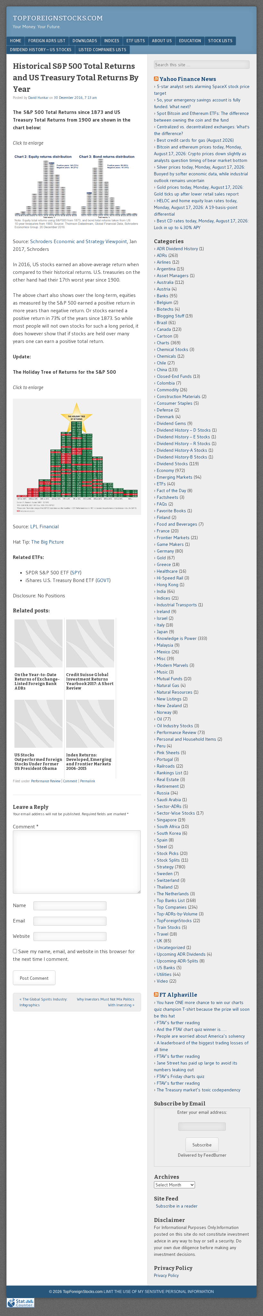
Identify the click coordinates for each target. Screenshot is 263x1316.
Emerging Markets (174, 477)
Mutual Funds (169, 679)
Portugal (165, 759)
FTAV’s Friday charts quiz (180, 1076)
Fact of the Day (171, 490)
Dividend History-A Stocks (182, 450)
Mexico (163, 652)
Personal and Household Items (186, 739)
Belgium (164, 302)
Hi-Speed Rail (170, 578)
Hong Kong (167, 584)
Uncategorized (171, 947)
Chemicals (166, 356)
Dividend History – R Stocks (183, 443)
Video (162, 981)
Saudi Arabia (169, 799)
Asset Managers (173, 275)
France (163, 531)
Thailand (165, 887)
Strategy (165, 867)
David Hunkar (38, 97)
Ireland (163, 611)
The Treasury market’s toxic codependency (198, 1090)
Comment (70, 781)
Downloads (84, 40)
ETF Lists (135, 40)
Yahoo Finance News (187, 79)
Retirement (168, 786)
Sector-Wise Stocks (176, 813)
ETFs (161, 484)
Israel (162, 618)
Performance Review (45, 781)
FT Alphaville (178, 995)
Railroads (166, 766)
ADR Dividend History (177, 248)
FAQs (162, 504)
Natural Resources (174, 692)
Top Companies (172, 907)
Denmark (165, 416)
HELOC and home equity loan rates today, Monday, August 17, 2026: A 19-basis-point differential (195, 207)
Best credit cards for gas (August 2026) (195, 140)
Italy (161, 625)
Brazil (162, 322)
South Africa (168, 826)
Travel (162, 934)
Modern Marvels (172, 665)
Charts (163, 343)
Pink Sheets (168, 752)
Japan (162, 631)
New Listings (169, 699)
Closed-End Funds (174, 376)
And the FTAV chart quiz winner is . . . (192, 1029)
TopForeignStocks (174, 920)
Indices (111, 40)
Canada (164, 329)
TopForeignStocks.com (58, 18)
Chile (161, 363)
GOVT (103, 580)
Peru (161, 746)
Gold (161, 558)
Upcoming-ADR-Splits (177, 961)
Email (19, 920)
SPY (76, 572)
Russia (163, 793)
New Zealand (169, 705)
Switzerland (168, 880)
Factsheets (167, 497)
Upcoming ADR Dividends (181, 954)
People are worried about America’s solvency (201, 1036)
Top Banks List (171, 900)
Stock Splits (168, 860)
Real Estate (168, 779)
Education (190, 40)
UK (159, 941)
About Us (162, 40)
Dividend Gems (171, 423)
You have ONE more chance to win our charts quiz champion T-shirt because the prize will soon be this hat (202, 1009)
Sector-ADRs (169, 806)
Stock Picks (168, 853)
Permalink (87, 781)
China (162, 369)
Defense (165, 410)
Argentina (166, 269)
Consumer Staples (174, 403)
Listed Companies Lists (102, 49)
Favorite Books (171, 511)
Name (19, 905)
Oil (159, 719)
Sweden (165, 873)
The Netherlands (173, 894)
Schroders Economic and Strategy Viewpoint (78, 241)
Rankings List (169, 773)
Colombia (166, 383)
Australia (165, 282)
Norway (164, 712)
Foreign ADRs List (46, 40)
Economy (165, 470)
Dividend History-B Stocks (182, 457)
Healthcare (167, 571)
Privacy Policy (166, 1275)
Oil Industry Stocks (175, 726)
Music (162, 672)
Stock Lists (220, 40)
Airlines (164, 262)
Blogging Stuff (170, 316)
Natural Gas (168, 685)
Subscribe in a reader (177, 1206)
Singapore (167, 820)
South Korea (169, 833)
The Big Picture (47, 541)
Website (21, 936)
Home (15, 40)
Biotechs (165, 309)
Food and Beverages (177, 524)
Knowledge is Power (177, 638)
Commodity (168, 390)
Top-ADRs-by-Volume (177, 914)
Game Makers (170, 544)
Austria (163, 289)
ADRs (162, 255)
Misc (161, 658)
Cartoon (164, 336)
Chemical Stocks (172, 349)
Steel (162, 846)
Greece (164, 564)
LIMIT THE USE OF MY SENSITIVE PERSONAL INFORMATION (159, 1291)
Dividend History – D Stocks (184, 430)
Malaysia (165, 645)
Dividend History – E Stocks (183, 437)
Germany (165, 551)
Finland (163, 517)
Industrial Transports (177, 605)
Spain (162, 840)
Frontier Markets (173, 537)
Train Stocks (169, 927)
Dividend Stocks (172, 464)
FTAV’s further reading (178, 1022)
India (161, 591)
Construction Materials (178, 396)
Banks (162, 296)
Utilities (164, 974)
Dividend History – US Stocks (41, 49)
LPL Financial (45, 526)
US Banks (166, 967)
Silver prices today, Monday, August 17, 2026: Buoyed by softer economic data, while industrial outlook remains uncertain (201, 173)
